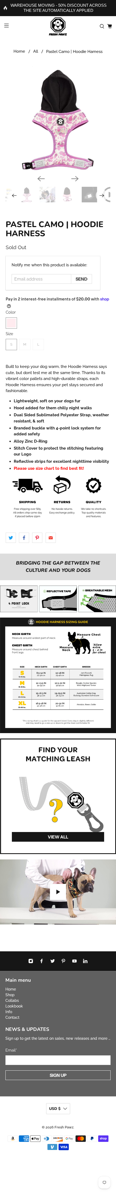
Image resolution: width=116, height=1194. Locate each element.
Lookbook (14, 1006)
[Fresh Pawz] (58, 26)
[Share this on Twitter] (11, 538)
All (35, 51)
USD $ (54, 1108)
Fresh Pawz (63, 1127)
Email (11, 1050)
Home (19, 51)
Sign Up (58, 1075)
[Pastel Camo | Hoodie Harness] (58, 118)
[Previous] (41, 179)
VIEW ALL (58, 837)
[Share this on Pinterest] (37, 538)
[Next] (75, 179)
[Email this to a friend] (51, 538)
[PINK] (11, 323)
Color (11, 312)
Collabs (12, 1000)
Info (8, 1012)
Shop (10, 995)
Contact (12, 1017)
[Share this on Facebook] (24, 538)
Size (9, 333)
